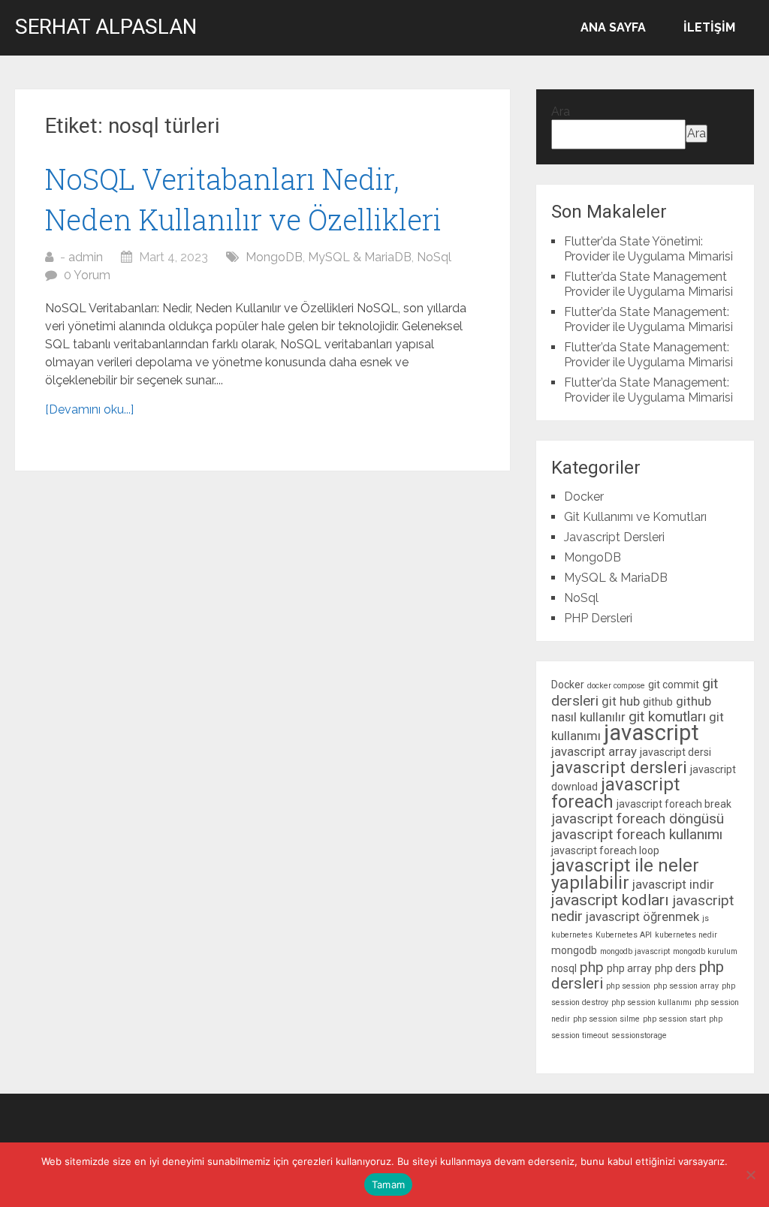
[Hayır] (750, 1174)
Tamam (388, 1184)
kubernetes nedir (686, 935)
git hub (621, 701)
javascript (651, 732)
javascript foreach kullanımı (636, 834)
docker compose (616, 686)
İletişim (709, 27)
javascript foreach (615, 793)
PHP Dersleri (598, 618)
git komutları (667, 716)
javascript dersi (675, 752)
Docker (584, 496)
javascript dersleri (619, 767)
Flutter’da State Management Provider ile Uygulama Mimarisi (648, 284)
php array (629, 968)
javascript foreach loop (605, 850)
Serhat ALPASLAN (106, 27)
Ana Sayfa (613, 27)
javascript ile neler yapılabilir (625, 874)
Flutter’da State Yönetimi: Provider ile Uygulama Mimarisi (648, 248)
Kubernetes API (624, 935)
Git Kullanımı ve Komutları (635, 517)
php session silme (606, 1019)
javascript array (594, 751)
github (658, 702)
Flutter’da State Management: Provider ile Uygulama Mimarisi (648, 319)
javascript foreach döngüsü (637, 818)
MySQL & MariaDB (360, 257)
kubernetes (572, 935)
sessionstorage (639, 1035)
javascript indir (673, 884)
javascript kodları (610, 900)
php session (628, 986)
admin (85, 257)
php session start (674, 1019)
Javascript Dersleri (614, 537)
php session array (686, 986)
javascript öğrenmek (642, 916)
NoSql (434, 257)
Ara (560, 111)
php (592, 967)
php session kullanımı (651, 1002)
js (705, 918)
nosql (564, 968)
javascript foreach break (674, 804)
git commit (673, 685)
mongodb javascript (635, 951)
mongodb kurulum (705, 951)
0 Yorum (87, 275)
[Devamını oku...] (89, 409)
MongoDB (274, 257)
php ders (675, 968)
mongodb (574, 950)
